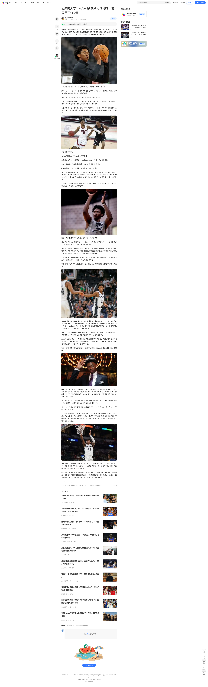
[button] (142, 14)
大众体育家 (64, 554)
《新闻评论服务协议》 (83, 625)
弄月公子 (63, 541)
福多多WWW (64, 502)
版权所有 (91, 681)
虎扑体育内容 (64, 581)
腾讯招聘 (96, 675)
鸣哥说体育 (64, 607)
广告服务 (91, 675)
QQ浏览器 (106, 675)
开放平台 (86, 675)
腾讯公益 (101, 675)
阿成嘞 (63, 594)
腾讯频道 (111, 675)
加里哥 (63, 620)
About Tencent (70, 675)
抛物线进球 (64, 528)
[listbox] (89, 556)
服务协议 (76, 675)
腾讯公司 (87, 681)
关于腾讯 (64, 675)
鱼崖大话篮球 (64, 515)
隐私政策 (81, 675)
